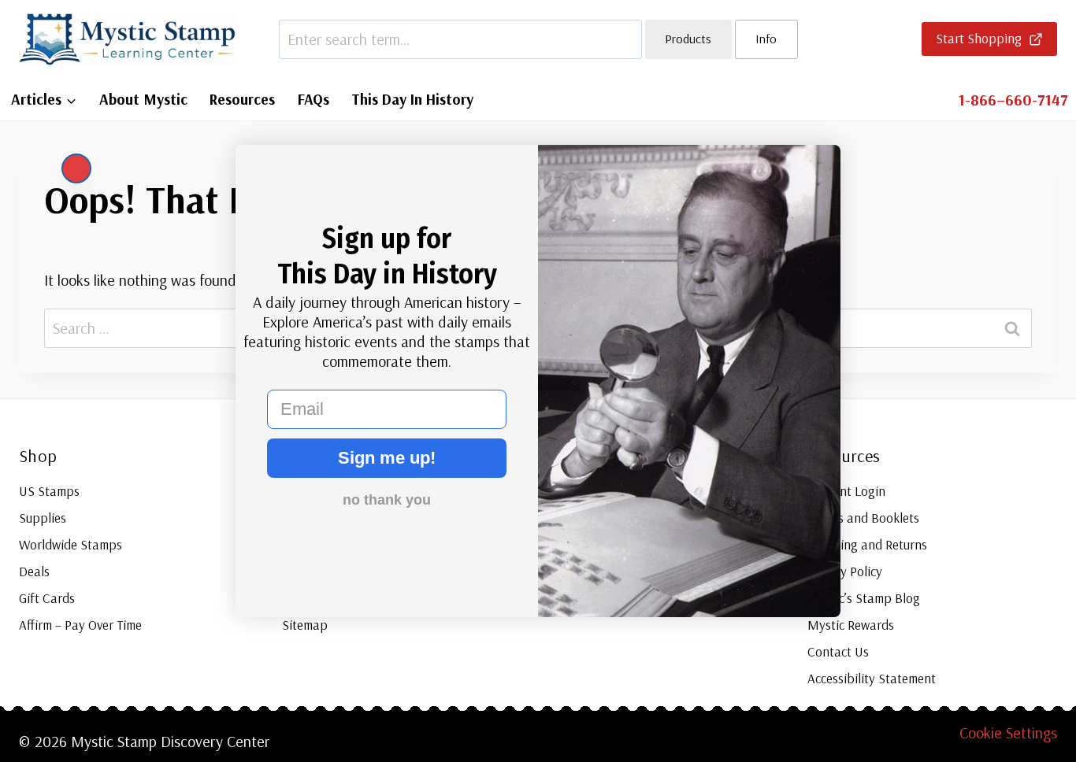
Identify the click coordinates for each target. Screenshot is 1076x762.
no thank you (387, 500)
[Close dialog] (76, 168)
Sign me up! (387, 458)
